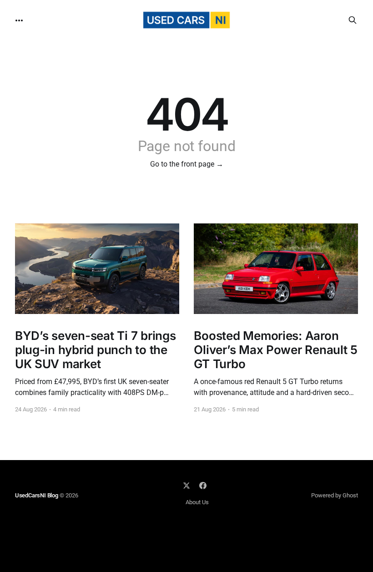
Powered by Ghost (334, 495)
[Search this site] (352, 20)
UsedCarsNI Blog (36, 495)
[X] (186, 485)
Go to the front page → (186, 164)
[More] (19, 20)
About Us (197, 502)
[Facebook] (203, 485)
